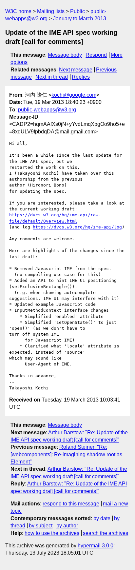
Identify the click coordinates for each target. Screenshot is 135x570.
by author (67, 525)
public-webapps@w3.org (47, 109)
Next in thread (51, 77)
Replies (81, 77)
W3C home (18, 11)
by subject (40, 525)
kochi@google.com (73, 95)
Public (77, 11)
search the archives (105, 533)
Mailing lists (51, 11)
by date (101, 518)
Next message (75, 69)
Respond (96, 55)
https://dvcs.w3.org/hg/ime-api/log (77, 227)
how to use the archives (52, 533)
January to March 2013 (79, 18)
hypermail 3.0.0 (95, 545)
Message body (65, 55)
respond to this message (71, 503)
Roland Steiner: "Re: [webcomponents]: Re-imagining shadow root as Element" (66, 454)
